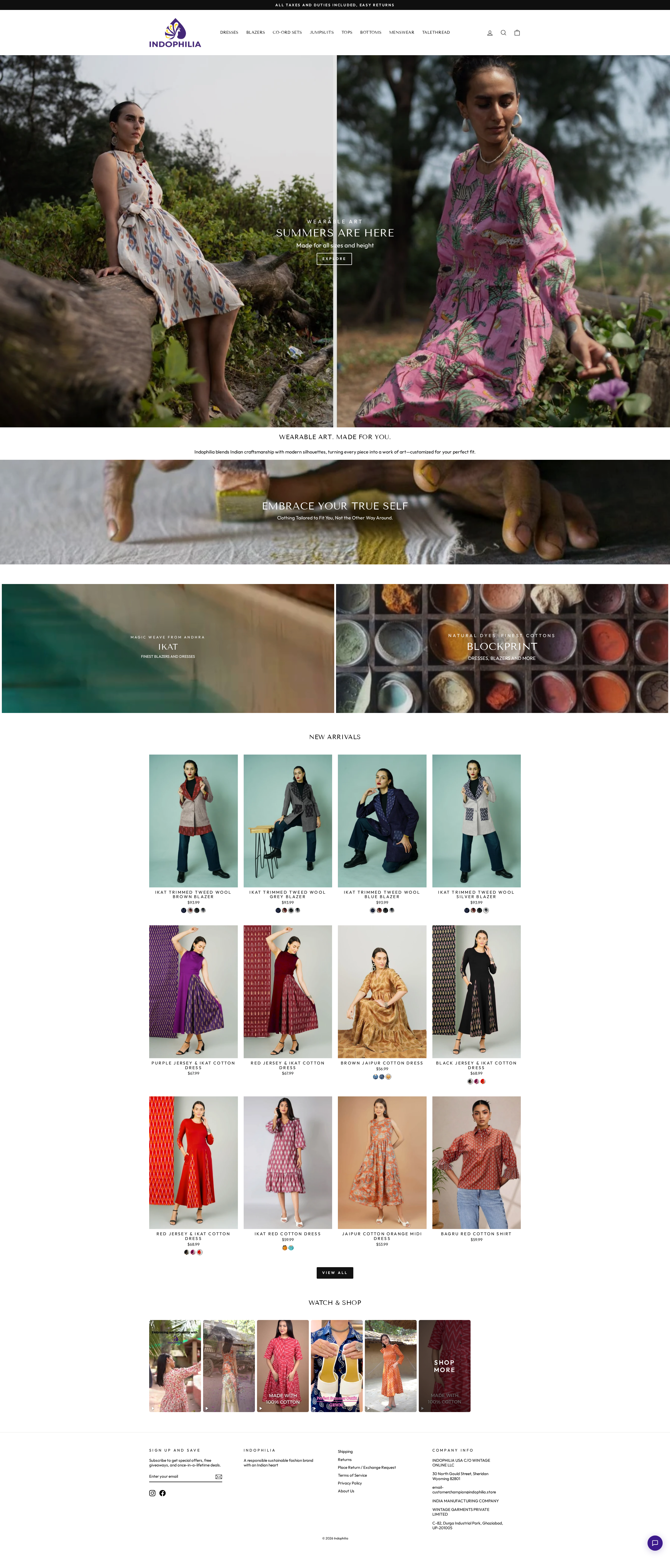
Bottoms (370, 32)
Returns (345, 1459)
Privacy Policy (350, 1483)
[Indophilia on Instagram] (152, 1493)
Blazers (255, 32)
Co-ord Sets (287, 32)
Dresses (229, 32)
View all (335, 1272)
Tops (347, 32)
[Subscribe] (218, 1477)
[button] (655, 1543)
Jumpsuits (322, 32)
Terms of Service (352, 1475)
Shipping (345, 1451)
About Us (346, 1490)
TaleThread (436, 32)
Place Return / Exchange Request (367, 1467)
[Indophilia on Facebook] (162, 1493)
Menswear (401, 32)
